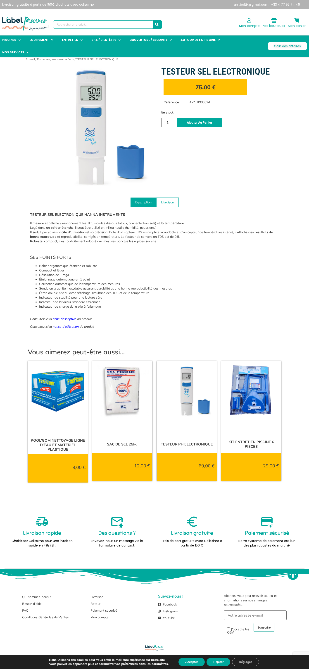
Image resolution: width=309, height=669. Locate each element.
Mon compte (249, 26)
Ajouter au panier (199, 122)
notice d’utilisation (66, 327)
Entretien (43, 59)
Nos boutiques (274, 26)
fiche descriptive (64, 319)
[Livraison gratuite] (192, 521)
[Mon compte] (249, 20)
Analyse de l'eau (63, 59)
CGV (230, 632)
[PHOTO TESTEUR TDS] (92, 128)
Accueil (30, 59)
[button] (11, 40)
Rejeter (218, 662)
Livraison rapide (42, 533)
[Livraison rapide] (42, 521)
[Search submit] (157, 24)
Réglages (245, 662)
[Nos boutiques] (274, 20)
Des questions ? (116, 533)
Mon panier (297, 26)
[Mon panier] (297, 20)
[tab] (143, 202)
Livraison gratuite (192, 533)
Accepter (191, 662)
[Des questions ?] (117, 521)
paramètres (160, 664)
